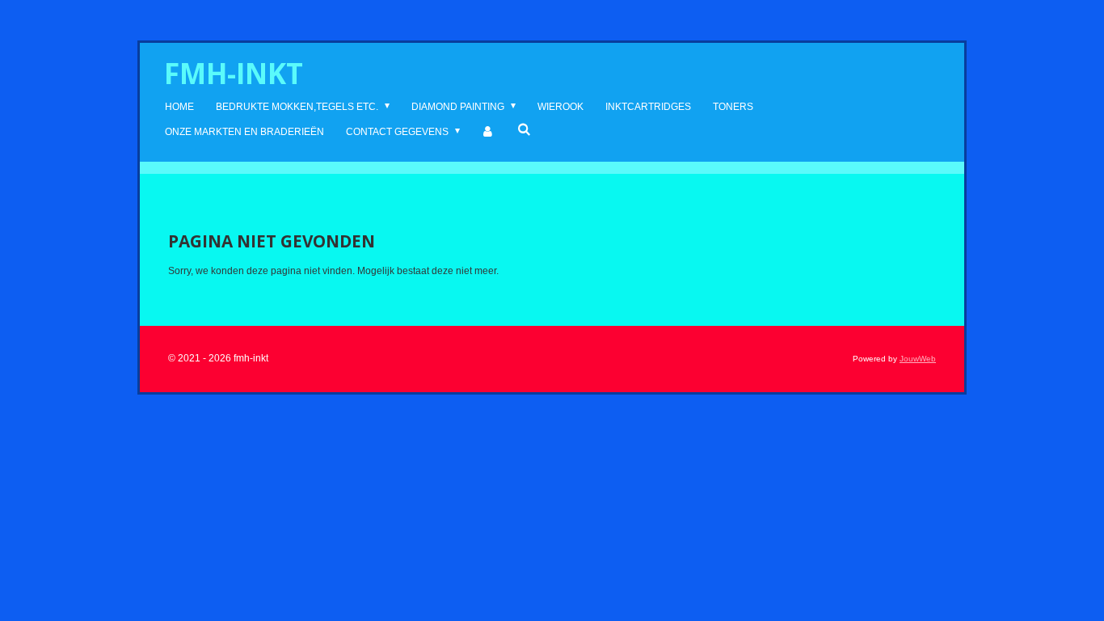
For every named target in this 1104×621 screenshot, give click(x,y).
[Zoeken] (524, 129)
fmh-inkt (233, 73)
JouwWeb (918, 358)
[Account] (488, 133)
